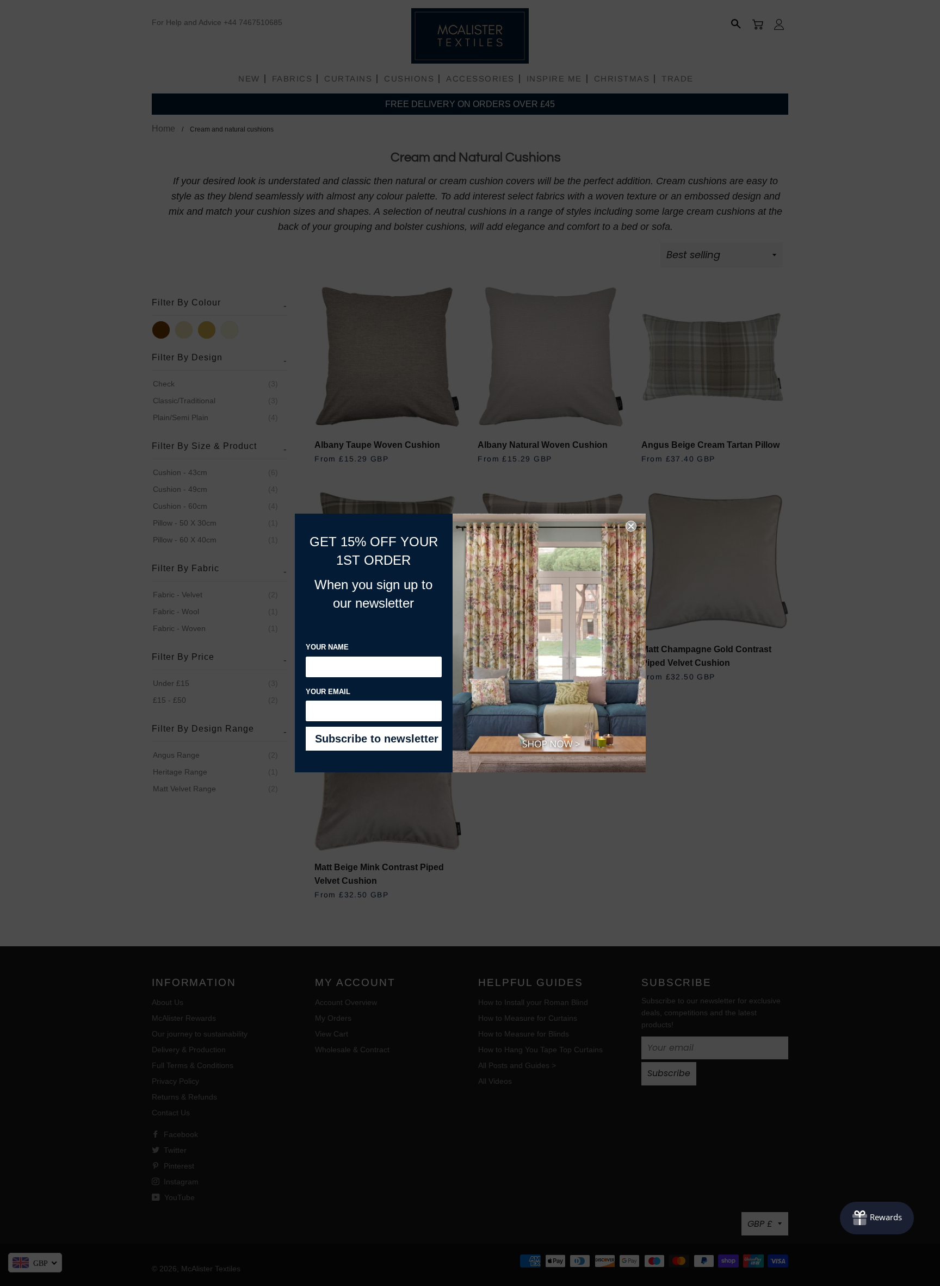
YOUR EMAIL (328, 692)
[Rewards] (877, 1218)
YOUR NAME (327, 647)
